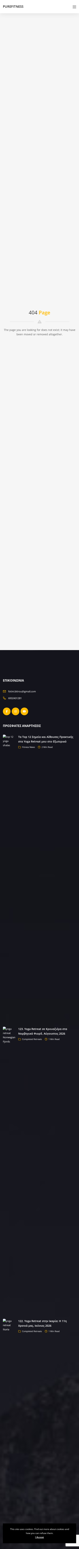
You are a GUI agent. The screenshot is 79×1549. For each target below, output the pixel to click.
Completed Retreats (32, 1039)
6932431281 (15, 698)
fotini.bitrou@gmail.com (22, 691)
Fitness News (28, 747)
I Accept (39, 1537)
